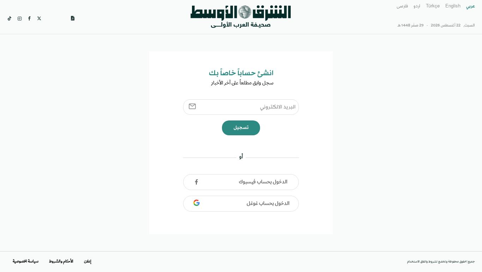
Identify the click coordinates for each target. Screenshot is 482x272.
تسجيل (241, 127)
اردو (417, 6)
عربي (470, 6)
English (452, 6)
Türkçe (433, 6)
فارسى (402, 6)
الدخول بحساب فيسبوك (263, 182)
